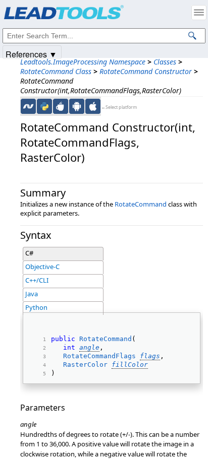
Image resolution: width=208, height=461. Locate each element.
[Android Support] (76, 106)
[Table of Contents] (198, 12)
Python (36, 307)
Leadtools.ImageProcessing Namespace (82, 62)
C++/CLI (36, 280)
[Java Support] (60, 106)
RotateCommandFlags (99, 356)
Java (31, 293)
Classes (164, 62)
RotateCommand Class (55, 71)
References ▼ (31, 53)
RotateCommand (141, 204)
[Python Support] (44, 106)
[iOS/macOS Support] (92, 106)
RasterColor (85, 364)
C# (29, 252)
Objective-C (42, 266)
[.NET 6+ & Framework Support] (28, 106)
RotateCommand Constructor (145, 71)
